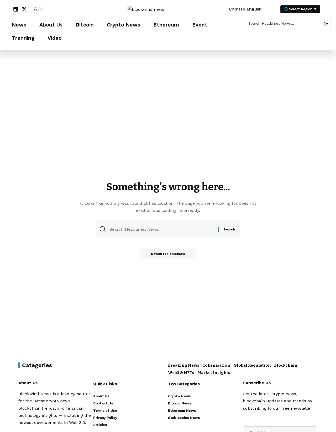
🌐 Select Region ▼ (300, 9)
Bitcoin (85, 25)
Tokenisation (216, 365)
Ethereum (166, 25)
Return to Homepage (168, 254)
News (19, 25)
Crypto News (123, 25)
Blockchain (285, 365)
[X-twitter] (24, 9)
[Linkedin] (15, 9)
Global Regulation (252, 365)
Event (199, 25)
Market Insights (213, 372)
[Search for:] (162, 229)
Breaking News (183, 365)
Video (55, 38)
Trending (23, 38)
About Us (50, 25)
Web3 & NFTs (181, 372)
